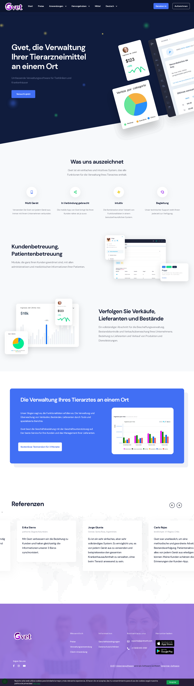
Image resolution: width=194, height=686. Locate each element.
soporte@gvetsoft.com (141, 640)
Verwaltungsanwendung (81, 646)
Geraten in (161, 6)
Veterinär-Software (170, 665)
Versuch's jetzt (23, 94)
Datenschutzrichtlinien (109, 646)
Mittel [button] (97, 6)
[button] (172, 505)
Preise (41, 6)
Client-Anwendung (78, 652)
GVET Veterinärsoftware (122, 665)
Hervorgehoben (79, 6)
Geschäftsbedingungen (109, 641)
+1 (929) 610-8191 (139, 648)
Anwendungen (56, 6)
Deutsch (110, 6)
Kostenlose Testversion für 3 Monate (40, 446)
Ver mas (36, 683)
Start (30, 6)
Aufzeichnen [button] (181, 6)
